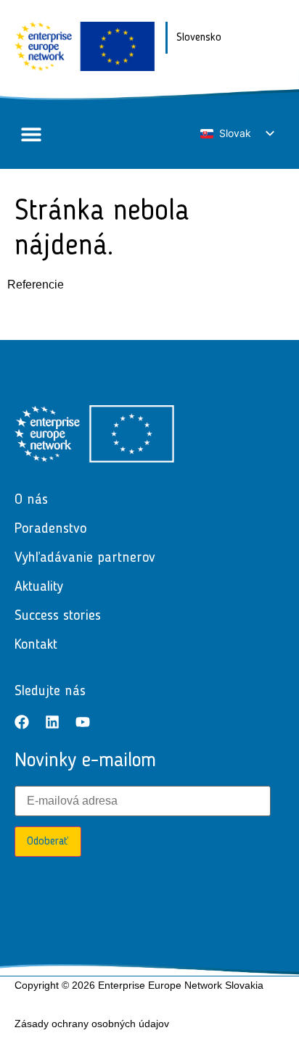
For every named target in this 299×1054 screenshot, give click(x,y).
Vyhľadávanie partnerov (85, 558)
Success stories (58, 616)
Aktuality (39, 587)
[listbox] (236, 134)
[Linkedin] (52, 722)
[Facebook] (22, 722)
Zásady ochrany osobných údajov (92, 1023)
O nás (31, 500)
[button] (31, 134)
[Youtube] (82, 722)
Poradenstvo (50, 529)
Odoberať (48, 841)
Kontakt (36, 645)
